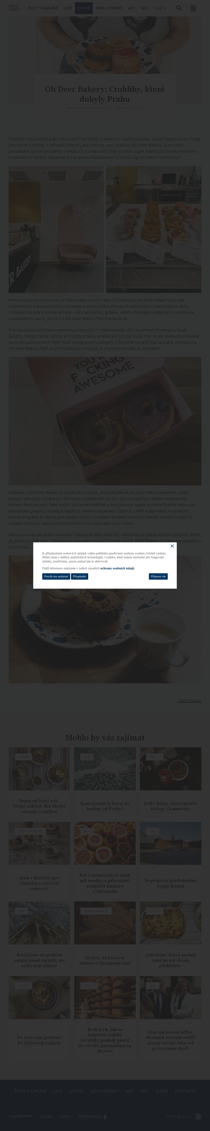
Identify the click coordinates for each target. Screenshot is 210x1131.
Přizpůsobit (79, 576)
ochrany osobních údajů (117, 568)
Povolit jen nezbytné (56, 576)
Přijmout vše (158, 576)
